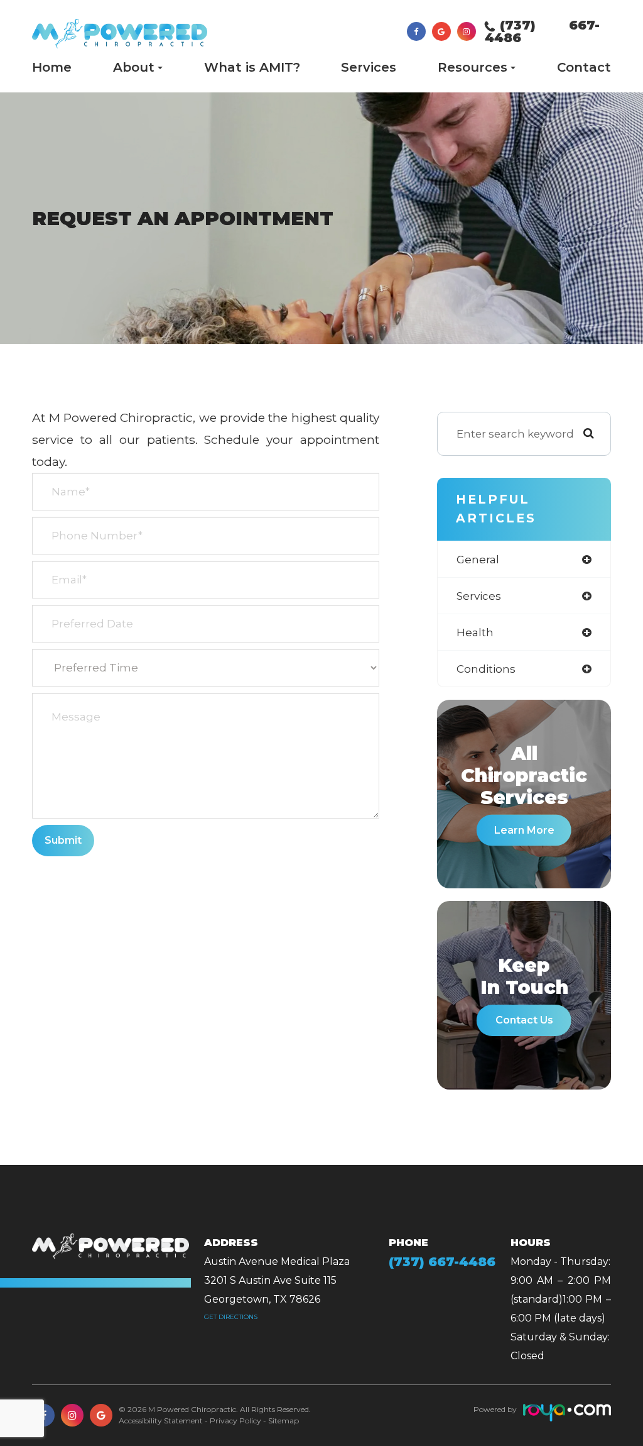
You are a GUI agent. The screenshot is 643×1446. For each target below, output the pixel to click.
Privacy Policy (235, 1420)
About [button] (133, 67)
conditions (486, 668)
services (479, 595)
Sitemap (283, 1420)
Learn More (524, 830)
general (478, 559)
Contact (584, 67)
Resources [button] (472, 67)
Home (52, 67)
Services (368, 67)
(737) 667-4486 (542, 31)
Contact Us (524, 1020)
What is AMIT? (252, 67)
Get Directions (230, 1317)
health (475, 632)
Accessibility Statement (161, 1420)
